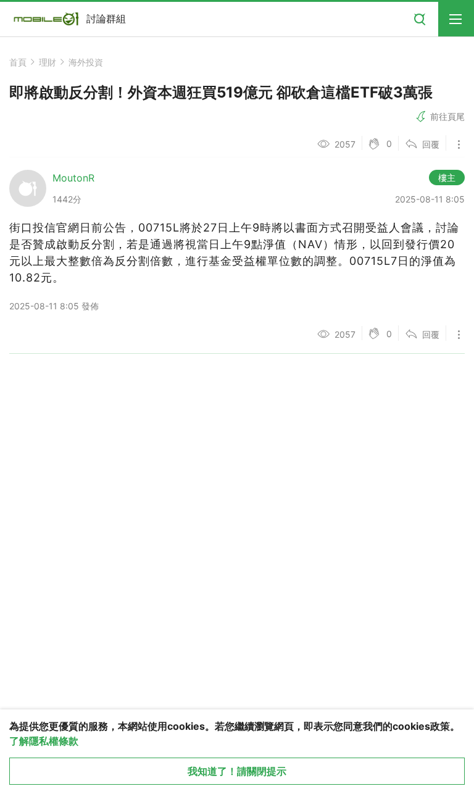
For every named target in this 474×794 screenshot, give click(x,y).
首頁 (18, 62)
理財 (47, 62)
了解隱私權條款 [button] (43, 741)
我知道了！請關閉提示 (237, 771)
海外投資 (86, 62)
